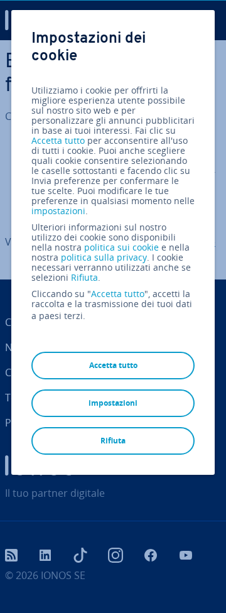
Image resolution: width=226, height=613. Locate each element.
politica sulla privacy (104, 257)
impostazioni (58, 211)
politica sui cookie (121, 247)
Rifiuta (84, 278)
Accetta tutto (58, 141)
